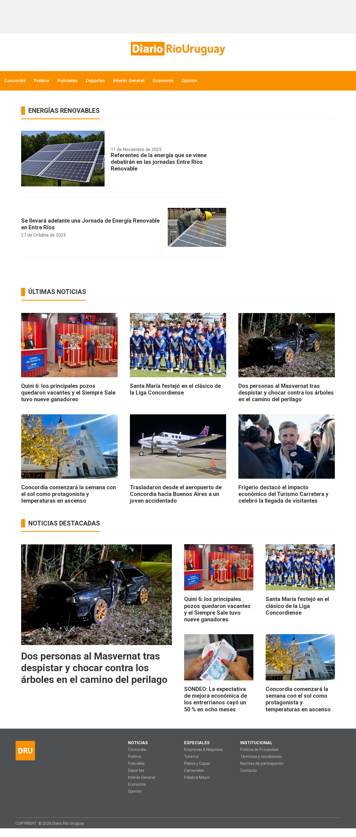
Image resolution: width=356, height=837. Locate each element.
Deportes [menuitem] (95, 80)
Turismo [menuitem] (191, 757)
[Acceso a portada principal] (178, 48)
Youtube (52, 803)
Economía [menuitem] (163, 80)
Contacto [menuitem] (248, 770)
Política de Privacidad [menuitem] (259, 750)
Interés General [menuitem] (128, 80)
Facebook (19, 803)
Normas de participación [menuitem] (262, 763)
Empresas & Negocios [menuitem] (203, 750)
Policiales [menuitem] (68, 80)
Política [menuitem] (41, 80)
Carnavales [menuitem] (194, 770)
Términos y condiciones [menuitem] (261, 757)
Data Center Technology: (335, 823)
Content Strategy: (325, 823)
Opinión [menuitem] (189, 80)
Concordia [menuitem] (15, 80)
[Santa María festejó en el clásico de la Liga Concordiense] (178, 345)
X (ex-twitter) (41, 803)
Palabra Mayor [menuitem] (197, 777)
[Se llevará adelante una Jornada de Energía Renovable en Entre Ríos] (197, 227)
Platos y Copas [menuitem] (197, 763)
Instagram (30, 803)
